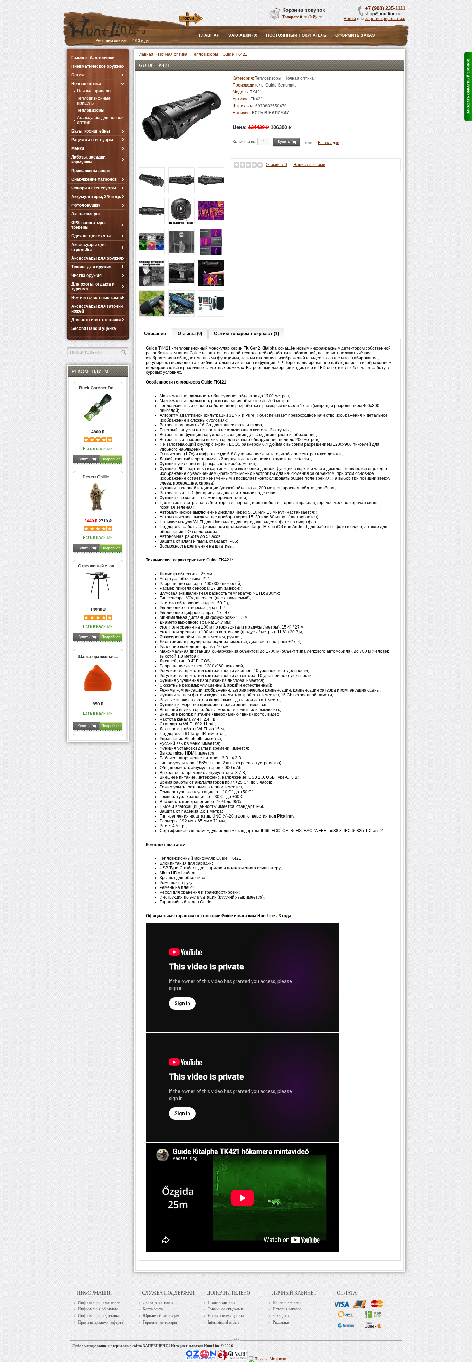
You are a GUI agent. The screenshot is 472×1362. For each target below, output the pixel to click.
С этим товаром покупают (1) (246, 333)
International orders (223, 1322)
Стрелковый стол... (97, 565)
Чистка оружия (86, 275)
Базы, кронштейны (90, 131)
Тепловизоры (90, 110)
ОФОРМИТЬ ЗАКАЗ (355, 35)
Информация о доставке (99, 1315)
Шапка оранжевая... (98, 656)
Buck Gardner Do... (97, 388)
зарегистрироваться (385, 18)
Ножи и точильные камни (97, 297)
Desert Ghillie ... (98, 477)
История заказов (287, 1309)
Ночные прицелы (94, 91)
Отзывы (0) (190, 333)
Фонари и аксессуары (93, 188)
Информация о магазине (99, 1302)
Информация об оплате (98, 1309)
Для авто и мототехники (96, 319)
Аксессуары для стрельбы (88, 247)
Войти (350, 18)
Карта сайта (153, 1309)
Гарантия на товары (160, 1322)
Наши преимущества (226, 1315)
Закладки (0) (242, 35)
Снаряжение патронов (94, 179)
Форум (187, 18)
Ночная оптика (86, 83)
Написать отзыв (309, 164)
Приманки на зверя (90, 170)
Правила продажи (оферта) (101, 1322)
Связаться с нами (158, 1302)
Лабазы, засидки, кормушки (88, 159)
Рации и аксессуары (92, 139)
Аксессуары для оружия (96, 258)
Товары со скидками (225, 1309)
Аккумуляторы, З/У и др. (96, 196)
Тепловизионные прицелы (94, 101)
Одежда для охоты (91, 236)
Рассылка (281, 1322)
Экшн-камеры (85, 213)
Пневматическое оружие (96, 66)
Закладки (281, 1315)
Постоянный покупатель (296, 35)
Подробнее (111, 459)
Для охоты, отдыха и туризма (92, 286)
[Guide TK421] (181, 154)
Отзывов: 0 (276, 164)
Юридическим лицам (161, 1315)
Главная (209, 35)
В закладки (328, 142)
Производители (221, 1302)
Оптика (78, 75)
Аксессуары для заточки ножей (97, 309)
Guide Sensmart (280, 85)
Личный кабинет (287, 1302)
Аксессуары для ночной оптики (100, 120)
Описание (155, 333)
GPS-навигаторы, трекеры (88, 225)
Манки (77, 148)
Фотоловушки (85, 205)
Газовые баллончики (92, 57)
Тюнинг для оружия (91, 266)
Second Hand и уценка (93, 328)
